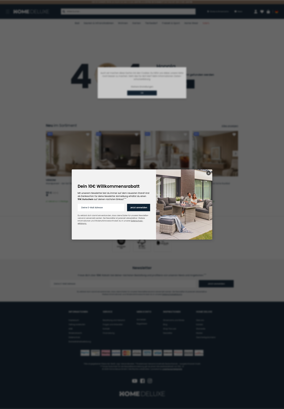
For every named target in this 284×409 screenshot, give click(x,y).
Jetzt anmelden (138, 207)
